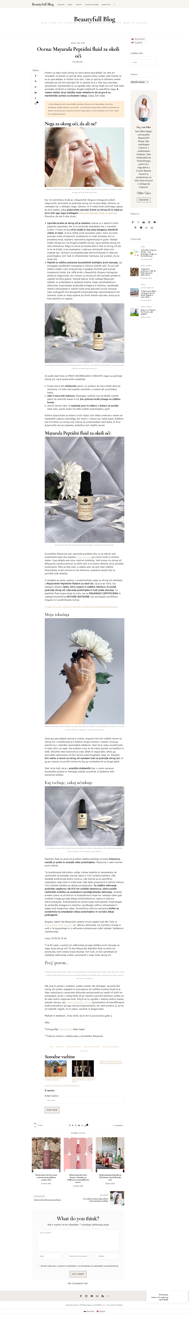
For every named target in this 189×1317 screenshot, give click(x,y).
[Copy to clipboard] (35, 98)
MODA (70, 4)
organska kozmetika (92, 1046)
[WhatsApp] (35, 87)
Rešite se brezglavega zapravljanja (159, 1298)
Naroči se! (106, 4)
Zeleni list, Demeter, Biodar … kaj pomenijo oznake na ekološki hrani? (149, 253)
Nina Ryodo (65, 1029)
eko (52, 1046)
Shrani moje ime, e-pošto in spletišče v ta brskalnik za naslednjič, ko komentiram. (80, 1266)
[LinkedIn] (35, 92)
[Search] (108, 1295)
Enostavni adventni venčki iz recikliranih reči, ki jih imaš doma (84, 1079)
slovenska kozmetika (111, 1046)
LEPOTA (79, 4)
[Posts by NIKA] (35, 1125)
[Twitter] (138, 222)
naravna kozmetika (74, 1046)
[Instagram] (149, 222)
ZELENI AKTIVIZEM (92, 4)
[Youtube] (154, 222)
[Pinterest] (35, 81)
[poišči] (114, 4)
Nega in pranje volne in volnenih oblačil (54, 1079)
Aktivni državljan (147, 287)
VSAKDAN (61, 4)
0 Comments (119, 1125)
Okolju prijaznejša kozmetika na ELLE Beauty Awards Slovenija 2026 (78, 1177)
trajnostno (85, 1051)
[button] (35, 1162)
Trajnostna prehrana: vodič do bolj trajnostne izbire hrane (148, 272)
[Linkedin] (143, 222)
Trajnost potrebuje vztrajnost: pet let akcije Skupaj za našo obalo (148, 294)
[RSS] (102, 1295)
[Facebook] (35, 76)
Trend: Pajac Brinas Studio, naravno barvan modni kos (110, 1062)
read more (143, 200)
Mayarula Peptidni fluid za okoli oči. (98, 213)
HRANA (143, 246)
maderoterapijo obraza (79, 1002)
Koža (78, 43)
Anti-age (73, 43)
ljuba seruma (83, 557)
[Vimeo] (141, 227)
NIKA (40, 1125)
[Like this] (35, 103)
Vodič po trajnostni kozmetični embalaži (62, 1086)
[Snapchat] (146, 227)
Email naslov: (52, 1095)
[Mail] (152, 227)
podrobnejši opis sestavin (58, 925)
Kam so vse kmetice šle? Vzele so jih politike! (148, 312)
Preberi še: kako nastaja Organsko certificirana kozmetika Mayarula (81, 606)
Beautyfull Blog (94, 19)
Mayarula (60, 1046)
